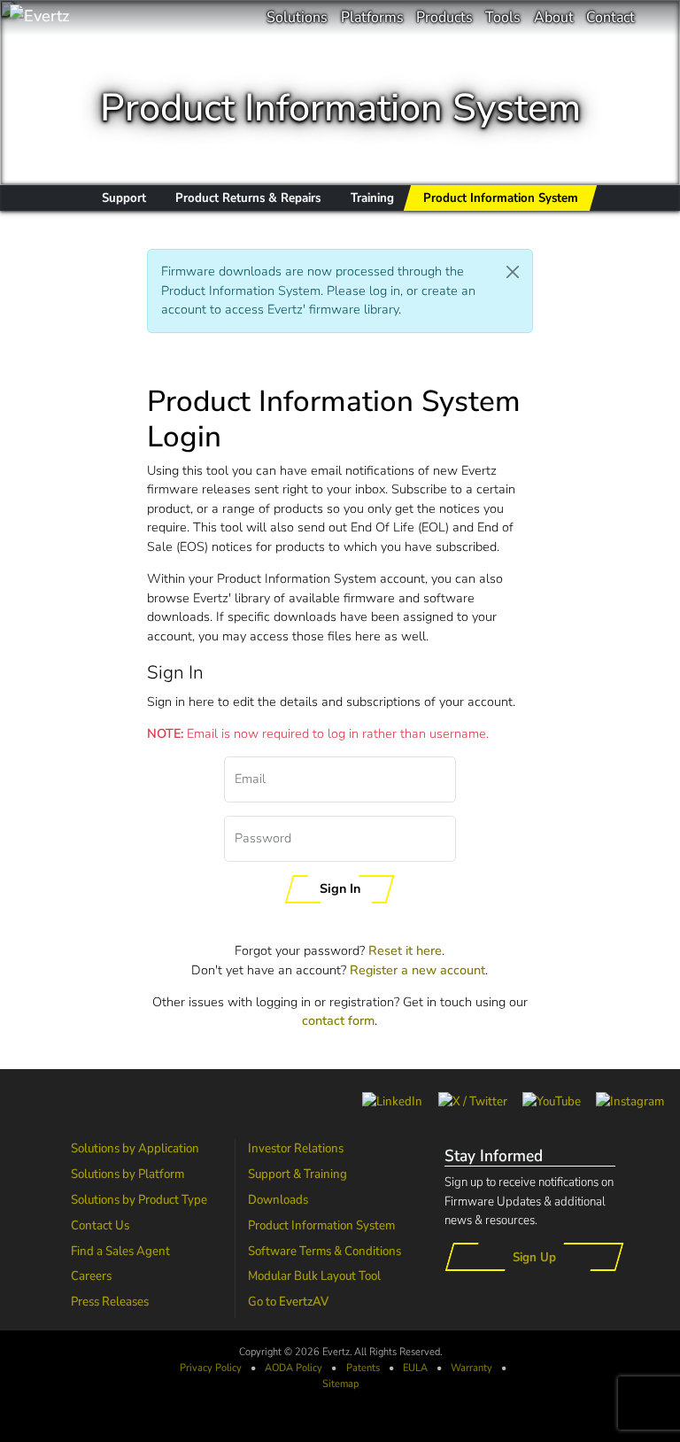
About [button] (554, 17)
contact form (338, 1020)
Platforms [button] (372, 17)
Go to (288, 1301)
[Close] (513, 272)
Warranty (471, 1368)
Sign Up (534, 1257)
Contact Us (100, 1225)
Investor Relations (296, 1148)
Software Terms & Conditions (324, 1251)
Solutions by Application (135, 1148)
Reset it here (405, 950)
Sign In (340, 888)
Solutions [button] (297, 17)
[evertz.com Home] (97, 17)
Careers (91, 1275)
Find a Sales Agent (120, 1251)
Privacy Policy (211, 1368)
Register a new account (417, 970)
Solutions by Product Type (139, 1199)
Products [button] (444, 17)
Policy (293, 1368)
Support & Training (297, 1173)
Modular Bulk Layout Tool (314, 1275)
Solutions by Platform (127, 1173)
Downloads (278, 1199)
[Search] (657, 17)
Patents (363, 1368)
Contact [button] (610, 17)
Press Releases (110, 1301)
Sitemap (340, 1383)
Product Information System (321, 1225)
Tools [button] (503, 17)
